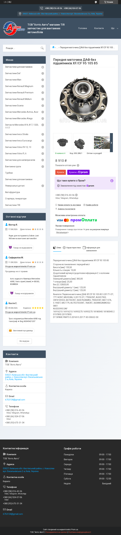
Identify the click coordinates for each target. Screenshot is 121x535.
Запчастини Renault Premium (19, 92)
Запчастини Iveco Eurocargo (18, 140)
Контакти (99, 28)
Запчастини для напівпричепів (20, 160)
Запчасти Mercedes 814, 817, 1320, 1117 (22, 126)
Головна (82, 28)
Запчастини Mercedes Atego (19, 118)
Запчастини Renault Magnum (19, 86)
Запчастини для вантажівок (18, 67)
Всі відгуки (24, 341)
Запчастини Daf (13, 73)
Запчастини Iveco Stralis (16, 134)
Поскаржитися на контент (56, 532)
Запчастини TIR (12, 205)
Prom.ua (74, 529)
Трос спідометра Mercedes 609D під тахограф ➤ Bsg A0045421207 (25, 319)
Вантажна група (13, 166)
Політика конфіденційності (79, 532)
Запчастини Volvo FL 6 (15, 153)
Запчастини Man (13, 80)
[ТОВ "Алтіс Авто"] (14, 28)
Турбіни (9, 173)
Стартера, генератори (15, 198)
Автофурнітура (12, 192)
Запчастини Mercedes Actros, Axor (21, 112)
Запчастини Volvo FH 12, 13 (18, 147)
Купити (60, 172)
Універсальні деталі (14, 186)
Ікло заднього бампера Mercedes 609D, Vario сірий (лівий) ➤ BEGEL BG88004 (25, 281)
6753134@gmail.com (15, 400)
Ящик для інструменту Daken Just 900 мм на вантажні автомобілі (24, 237)
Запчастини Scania (14, 105)
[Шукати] (42, 48)
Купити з (73, 172)
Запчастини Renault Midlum (18, 99)
